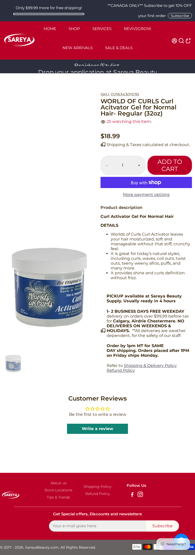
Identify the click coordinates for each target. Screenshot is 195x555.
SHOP (74, 28)
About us (59, 483)
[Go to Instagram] (140, 495)
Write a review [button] (97, 428)
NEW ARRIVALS (77, 47)
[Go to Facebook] (132, 495)
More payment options (146, 194)
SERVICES (101, 28)
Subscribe (180, 15)
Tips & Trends (58, 497)
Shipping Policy (97, 487)
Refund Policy (121, 370)
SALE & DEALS (119, 47)
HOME (50, 28)
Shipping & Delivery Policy (150, 365)
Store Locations (58, 490)
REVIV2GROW (137, 28)
